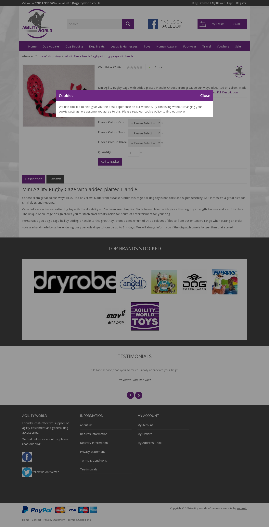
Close (205, 95)
